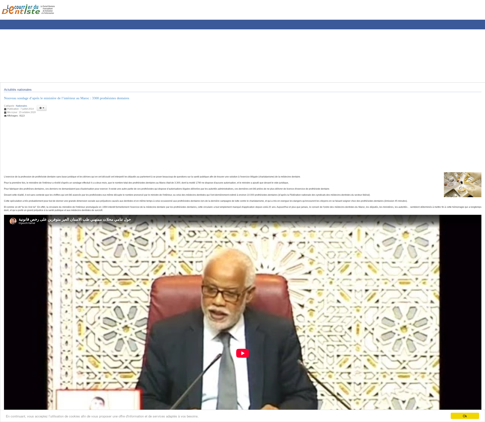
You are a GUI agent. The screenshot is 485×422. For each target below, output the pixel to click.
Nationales (21, 108)
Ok (465, 415)
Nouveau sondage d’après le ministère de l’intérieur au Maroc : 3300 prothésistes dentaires (76, 100)
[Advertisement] (114, 55)
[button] (42, 110)
